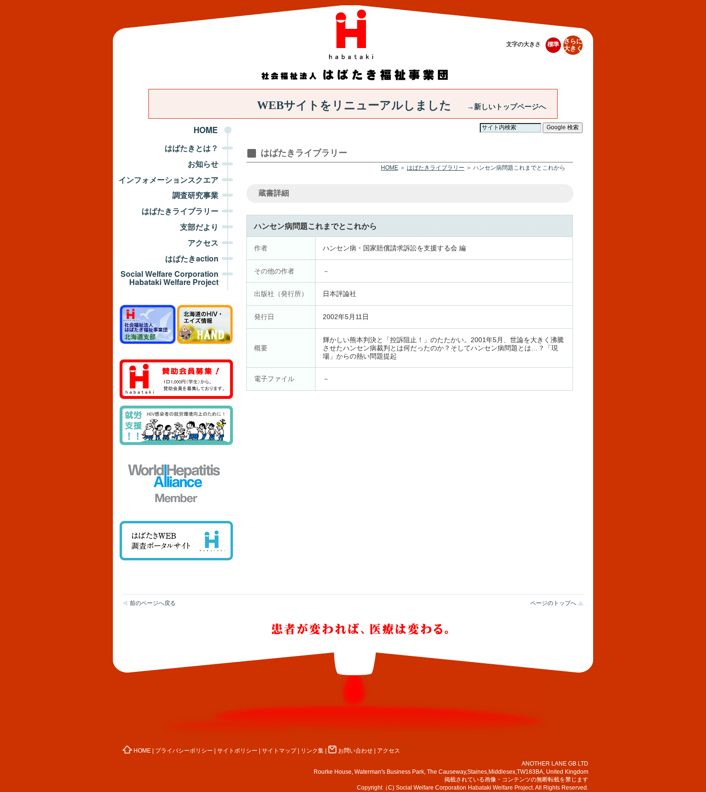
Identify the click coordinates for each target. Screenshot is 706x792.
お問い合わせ (355, 750)
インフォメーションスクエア (169, 179)
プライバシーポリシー (184, 750)
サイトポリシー (237, 750)
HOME (206, 130)
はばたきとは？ (192, 147)
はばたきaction (192, 258)
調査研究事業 (195, 194)
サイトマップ (279, 750)
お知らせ (203, 163)
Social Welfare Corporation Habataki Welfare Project (170, 277)
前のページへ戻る (153, 603)
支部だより (199, 226)
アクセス (203, 242)
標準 (553, 44)
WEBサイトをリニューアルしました (401, 105)
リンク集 (312, 750)
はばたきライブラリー (180, 210)
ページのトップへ (553, 603)
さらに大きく (573, 45)
